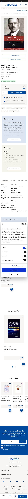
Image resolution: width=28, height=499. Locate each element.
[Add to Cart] (11, 289)
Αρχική (2, 13)
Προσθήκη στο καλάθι (17, 92)
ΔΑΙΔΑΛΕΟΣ (6, 76)
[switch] (24, 252)
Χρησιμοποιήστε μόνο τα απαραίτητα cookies (14, 274)
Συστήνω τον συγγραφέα (15, 59)
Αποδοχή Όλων (14, 270)
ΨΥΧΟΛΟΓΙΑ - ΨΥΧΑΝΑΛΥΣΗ (17, 13)
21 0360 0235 (24, 1)
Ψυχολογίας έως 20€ (14, 111)
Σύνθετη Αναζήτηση (22, 10)
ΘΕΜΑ (5, 13)
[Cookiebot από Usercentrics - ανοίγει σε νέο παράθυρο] (20, 224)
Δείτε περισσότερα (14, 140)
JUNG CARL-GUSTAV (5, 280)
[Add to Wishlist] (15, 496)
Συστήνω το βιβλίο (15, 55)
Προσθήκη (22, 496)
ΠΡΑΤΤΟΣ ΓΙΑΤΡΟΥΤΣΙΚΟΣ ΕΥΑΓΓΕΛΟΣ (10, 69)
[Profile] (23, 4)
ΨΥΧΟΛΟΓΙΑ (9, 13)
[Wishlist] (20, 4)
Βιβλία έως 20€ (4, 111)
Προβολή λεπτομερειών (18, 265)
